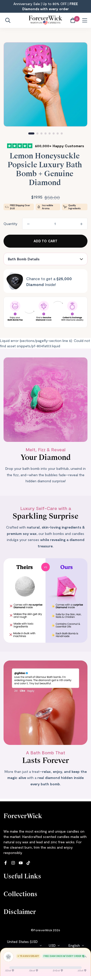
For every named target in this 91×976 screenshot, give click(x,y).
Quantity (10, 223)
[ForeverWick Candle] (45, 20)
